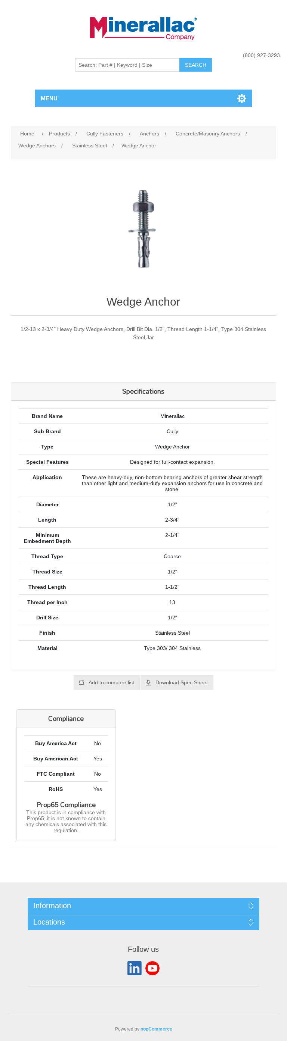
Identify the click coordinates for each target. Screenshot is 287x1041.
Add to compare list (111, 682)
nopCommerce (156, 1029)
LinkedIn (134, 968)
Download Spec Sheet (181, 682)
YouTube (152, 968)
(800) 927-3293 (261, 55)
